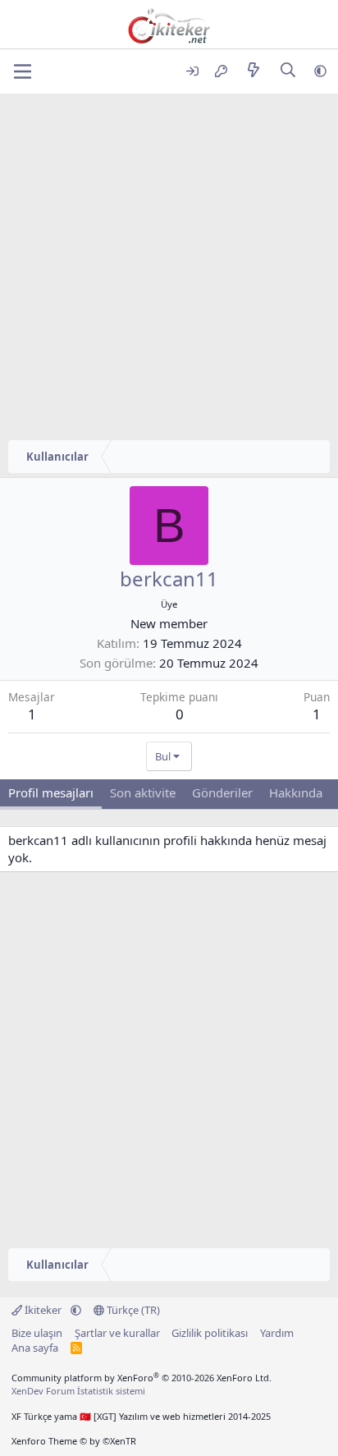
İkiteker (43, 1309)
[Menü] (22, 71)
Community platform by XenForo (141, 1377)
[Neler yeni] (253, 71)
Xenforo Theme (73, 1441)
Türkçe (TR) (132, 1309)
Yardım (277, 1332)
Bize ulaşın (36, 1332)
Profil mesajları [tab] (51, 792)
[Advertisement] (169, 271)
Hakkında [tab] (295, 792)
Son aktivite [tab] (143, 792)
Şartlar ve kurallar (117, 1332)
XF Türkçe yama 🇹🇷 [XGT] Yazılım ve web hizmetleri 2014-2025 (141, 1416)
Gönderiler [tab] (222, 792)
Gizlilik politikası (209, 1332)
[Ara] (288, 71)
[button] (320, 71)
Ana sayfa (34, 1347)
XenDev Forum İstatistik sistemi (78, 1391)
